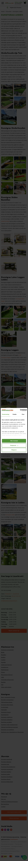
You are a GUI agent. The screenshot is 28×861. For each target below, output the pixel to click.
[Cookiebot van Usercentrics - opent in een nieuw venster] (20, 410)
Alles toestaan (14, 440)
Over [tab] (23, 414)
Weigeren (14, 450)
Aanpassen (13, 445)
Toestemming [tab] (5, 414)
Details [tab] (14, 414)
